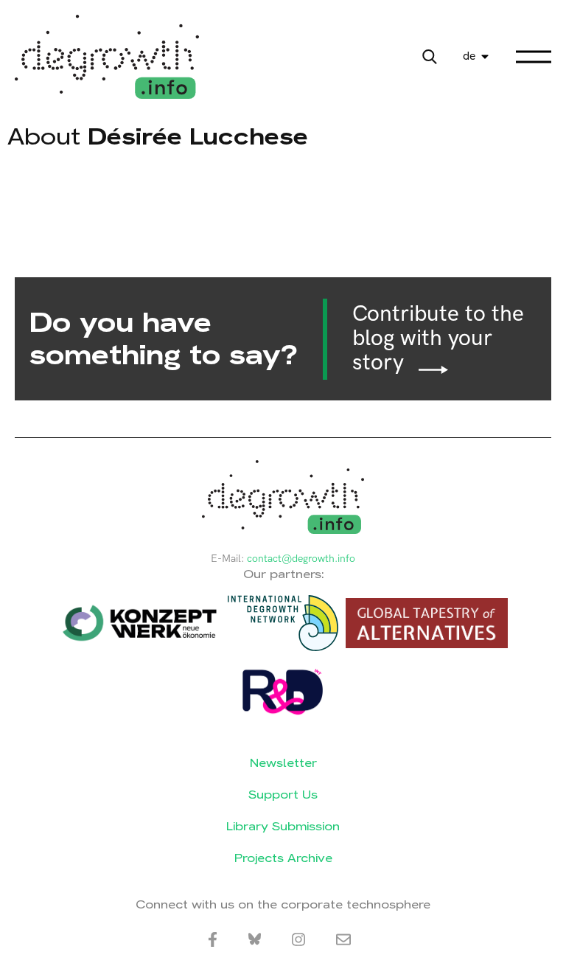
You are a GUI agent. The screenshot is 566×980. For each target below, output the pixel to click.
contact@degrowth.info (301, 558)
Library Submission (283, 826)
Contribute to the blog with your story (438, 338)
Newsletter (283, 763)
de (469, 56)
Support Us (283, 794)
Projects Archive (283, 858)
